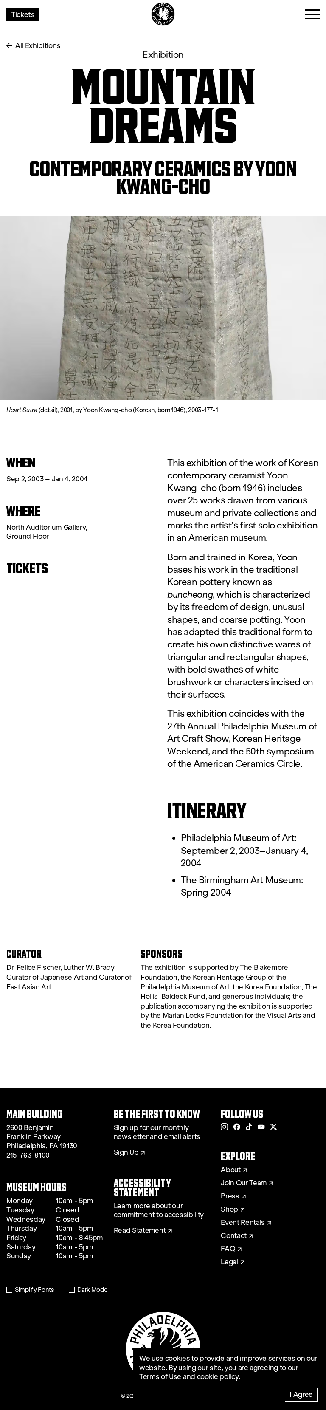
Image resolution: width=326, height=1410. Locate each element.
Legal (229, 1262)
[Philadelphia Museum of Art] (163, 14)
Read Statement (140, 1230)
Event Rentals (243, 1222)
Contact (234, 1235)
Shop (229, 1209)
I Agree (301, 1394)
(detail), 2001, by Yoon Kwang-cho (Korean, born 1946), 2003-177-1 (112, 410)
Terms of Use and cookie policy (189, 1377)
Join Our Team (244, 1183)
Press (230, 1196)
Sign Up (126, 1152)
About (230, 1170)
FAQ (228, 1249)
